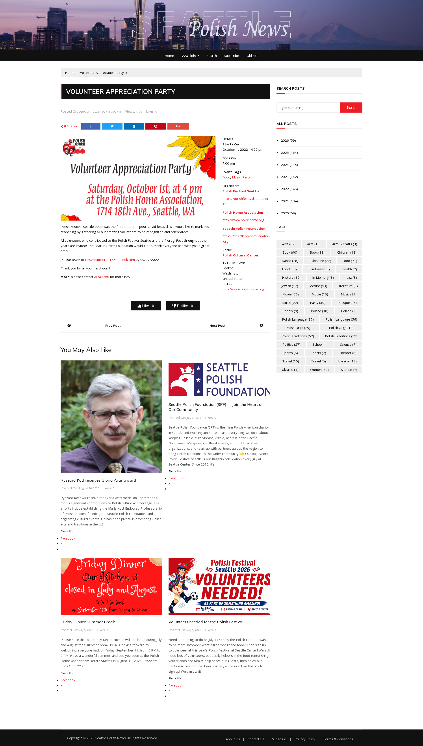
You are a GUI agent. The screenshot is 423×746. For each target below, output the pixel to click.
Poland (319, 311)
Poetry (290, 311)
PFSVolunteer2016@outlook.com (110, 259)
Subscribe (231, 55)
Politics (291, 344)
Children (346, 252)
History (291, 277)
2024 (285, 164)
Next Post (218, 325)
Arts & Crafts (344, 244)
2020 (285, 213)
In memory (323, 277)
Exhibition (320, 260)
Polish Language (298, 319)
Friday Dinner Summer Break (88, 621)
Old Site (252, 55)
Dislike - (184, 305)
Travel (290, 361)
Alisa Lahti (101, 277)
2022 (285, 189)
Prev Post (113, 325)
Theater (347, 353)
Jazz (351, 277)
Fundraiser (319, 269)
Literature (348, 286)
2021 (285, 201)
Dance (290, 260)
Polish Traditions (298, 336)
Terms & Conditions (338, 739)
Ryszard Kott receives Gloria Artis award (98, 480)
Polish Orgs (298, 327)
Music (236, 177)
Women (319, 369)
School (320, 344)
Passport (347, 302)
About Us (233, 739)
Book (289, 252)
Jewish (289, 286)
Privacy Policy (305, 739)
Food (226, 177)
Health (349, 269)
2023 (285, 176)
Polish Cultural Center (241, 255)
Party (246, 177)
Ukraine (347, 361)
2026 (285, 140)
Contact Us (256, 739)
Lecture (317, 286)
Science (348, 344)
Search (212, 55)
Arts (288, 244)
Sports (290, 353)
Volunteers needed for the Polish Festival (206, 621)
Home (169, 55)
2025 (285, 152)
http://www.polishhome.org (243, 220)
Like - (147, 305)
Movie (290, 294)
